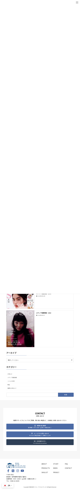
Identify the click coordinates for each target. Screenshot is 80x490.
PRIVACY (56, 472)
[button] (40, 426)
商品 (9, 385)
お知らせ (10, 374)
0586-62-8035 (14, 481)
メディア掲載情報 (12, 377)
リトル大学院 (11, 381)
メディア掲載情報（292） (44, 313)
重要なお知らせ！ (12, 388)
